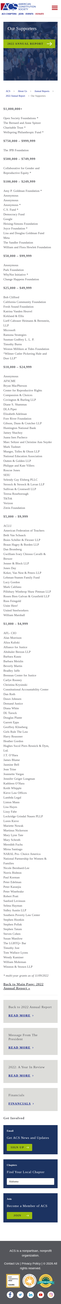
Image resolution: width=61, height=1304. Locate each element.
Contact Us (11, 1263)
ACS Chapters (9, 13)
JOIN (17, 1215)
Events (29, 13)
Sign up (17, 1147)
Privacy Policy (31, 1263)
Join (21, 13)
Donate (39, 13)
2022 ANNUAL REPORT (25, 43)
